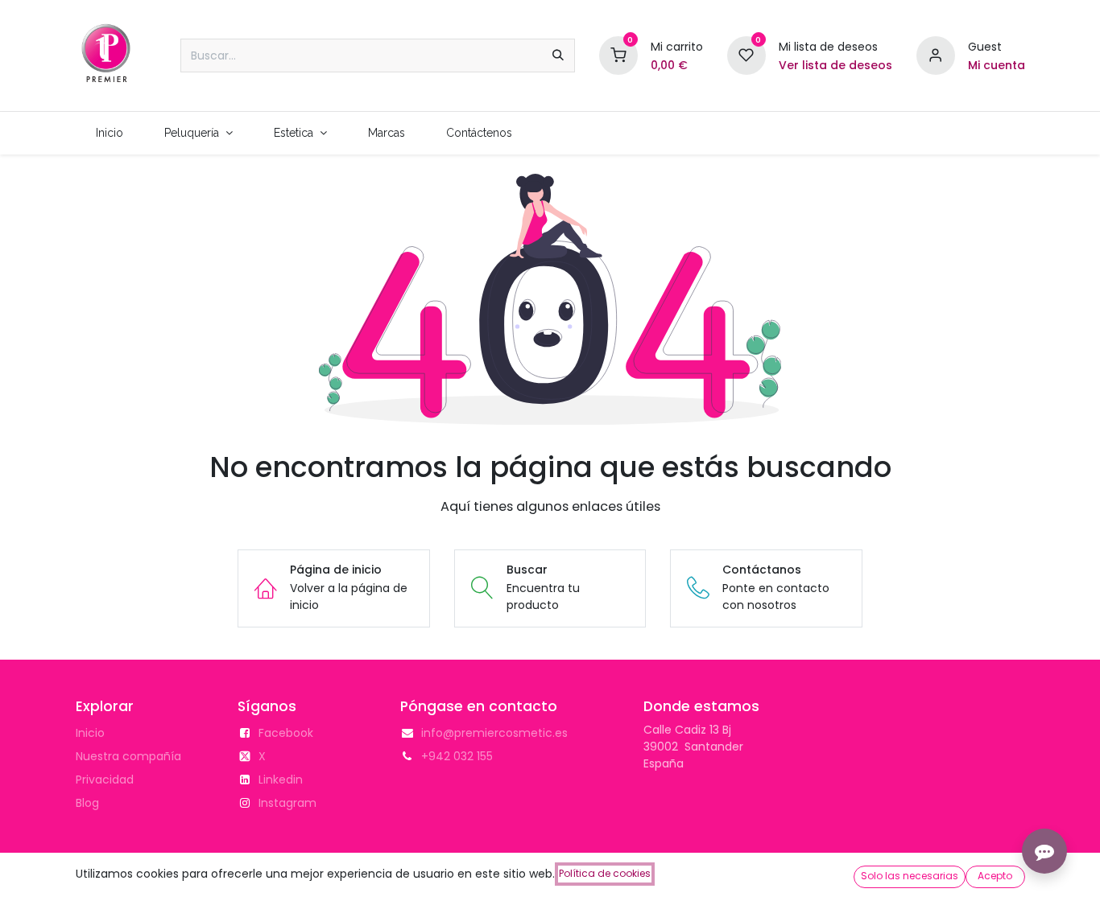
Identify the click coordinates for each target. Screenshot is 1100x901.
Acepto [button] (995, 875)
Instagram (287, 803)
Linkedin (280, 779)
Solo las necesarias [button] (909, 875)
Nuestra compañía (128, 756)
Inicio (90, 733)
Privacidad (105, 779)
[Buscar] (558, 55)
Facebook (285, 733)
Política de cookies (605, 873)
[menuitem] (110, 133)
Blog (87, 803)
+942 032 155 (457, 756)
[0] (618, 55)
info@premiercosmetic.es (494, 733)
